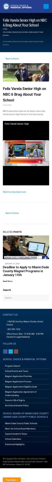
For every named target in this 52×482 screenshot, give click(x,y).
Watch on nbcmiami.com (14, 192)
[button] (46, 6)
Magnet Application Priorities (18, 376)
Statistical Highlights (15, 444)
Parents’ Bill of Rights (15, 400)
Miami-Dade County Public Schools (21, 423)
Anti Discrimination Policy (17, 405)
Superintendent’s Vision (16, 434)
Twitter (11, 351)
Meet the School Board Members (20, 429)
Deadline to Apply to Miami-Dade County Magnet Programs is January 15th (26, 271)
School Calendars (13, 439)
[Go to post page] (26, 247)
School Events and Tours (16, 371)
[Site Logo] (17, 6)
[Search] (46, 298)
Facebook (5, 351)
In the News (7, 105)
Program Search (12, 366)
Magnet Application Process (18, 381)
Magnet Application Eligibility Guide (21, 387)
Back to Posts (12, 59)
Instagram (16, 351)
